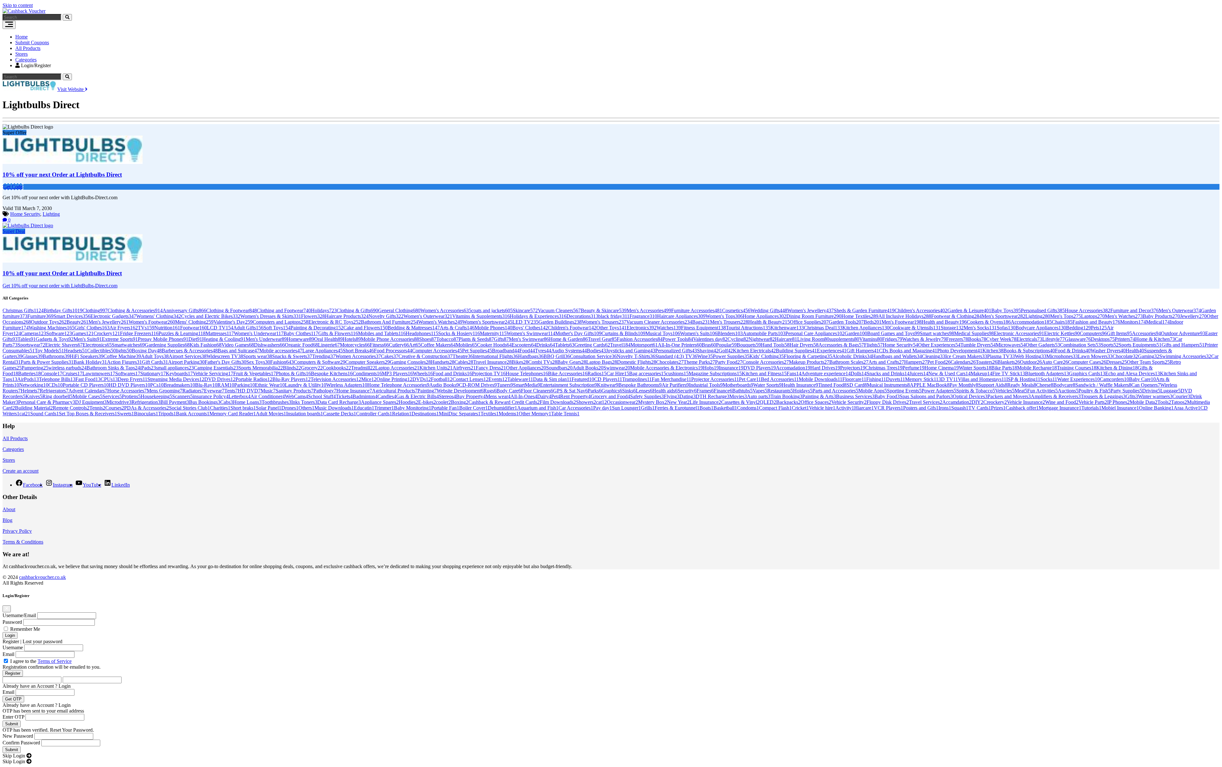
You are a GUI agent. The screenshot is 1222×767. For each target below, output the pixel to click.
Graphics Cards (1087, 373)
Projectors (852, 367)
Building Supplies (796, 350)
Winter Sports (975, 367)
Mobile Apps (872, 390)
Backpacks (788, 402)
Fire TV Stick (1008, 373)
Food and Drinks (452, 373)
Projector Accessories (715, 379)
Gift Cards (155, 362)
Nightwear (761, 339)
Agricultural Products (395, 390)
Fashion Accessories (640, 339)
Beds (872, 322)
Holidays (324, 310)
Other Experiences (939, 345)
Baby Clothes (301, 333)
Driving (1151, 390)
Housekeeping (156, 396)
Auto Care (1055, 362)
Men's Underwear (266, 339)
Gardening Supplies (167, 345)
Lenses (644, 390)
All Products (27, 48)
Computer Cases (1087, 362)
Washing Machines (51, 327)
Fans (794, 373)
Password (12, 622)
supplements (844, 339)
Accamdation (957, 402)
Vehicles (1005, 390)
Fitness (379, 345)
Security (687, 390)
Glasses (32, 356)
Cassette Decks (339, 413)
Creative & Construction (425, 356)
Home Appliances (764, 316)
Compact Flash (775, 408)
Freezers (957, 339)
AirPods (28, 379)
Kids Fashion (205, 345)
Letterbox (239, 396)
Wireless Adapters (346, 385)
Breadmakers (179, 385)
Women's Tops (724, 316)
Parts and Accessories (835, 390)
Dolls (859, 373)
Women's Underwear (259, 333)
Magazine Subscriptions (715, 373)
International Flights (495, 356)
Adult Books (587, 367)
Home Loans (247, 402)
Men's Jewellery (108, 322)
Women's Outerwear (428, 316)
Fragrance (643, 316)
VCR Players (888, 408)
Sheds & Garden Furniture (864, 310)
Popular (726, 345)
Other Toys (611, 327)
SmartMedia (526, 385)
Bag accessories (647, 373)
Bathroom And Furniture (389, 322)
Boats (706, 408)
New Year (678, 402)
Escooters (524, 345)
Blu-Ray (206, 385)
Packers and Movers (1009, 396)
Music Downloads (334, 408)
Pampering (35, 367)
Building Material (34, 408)
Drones (289, 408)
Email (8, 654)
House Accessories (1087, 310)
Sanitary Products (294, 390)
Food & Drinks (1073, 350)
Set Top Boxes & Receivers (88, 413)
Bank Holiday (90, 362)
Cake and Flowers (365, 327)
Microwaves (1011, 345)
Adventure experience (826, 373)
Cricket (800, 408)
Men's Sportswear (1003, 316)
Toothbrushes (276, 402)
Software (59, 333)
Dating (687, 396)
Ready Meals (1021, 385)
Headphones (422, 333)
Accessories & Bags (841, 345)
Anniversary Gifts (184, 310)
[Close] (7, 608)
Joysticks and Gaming (630, 350)
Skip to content (18, 5)
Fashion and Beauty (1096, 322)
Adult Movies (271, 413)
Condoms (748, 408)
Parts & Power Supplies (47, 362)
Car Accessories (575, 408)
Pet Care (750, 379)
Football (442, 379)
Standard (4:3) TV (676, 356)
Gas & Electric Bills (417, 396)
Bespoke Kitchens (332, 373)
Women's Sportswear (487, 322)
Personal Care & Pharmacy (46, 402)
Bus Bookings (204, 402)
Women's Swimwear (531, 333)
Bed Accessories (780, 379)
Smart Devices (71, 316)
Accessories (1146, 333)
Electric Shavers (64, 345)
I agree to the (41, 661)
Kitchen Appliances (865, 327)
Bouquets (749, 345)
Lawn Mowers (1095, 356)
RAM (225, 385)
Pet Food (939, 362)
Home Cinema (941, 367)
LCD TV (220, 327)
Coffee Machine (122, 356)
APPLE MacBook (930, 385)
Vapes (760, 390)
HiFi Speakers (86, 356)
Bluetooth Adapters (1047, 373)
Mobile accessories (280, 350)
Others (306, 408)
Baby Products (1161, 316)
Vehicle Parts (1092, 402)
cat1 (601, 402)
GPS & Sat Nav (570, 390)
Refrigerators (54, 390)
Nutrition (167, 327)
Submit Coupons (32, 42)
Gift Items (1119, 333)
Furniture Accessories (696, 310)
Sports (1110, 345)
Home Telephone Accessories (398, 385)
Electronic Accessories (1019, 333)
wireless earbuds (67, 367)
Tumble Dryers (978, 345)
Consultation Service (593, 356)
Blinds (292, 367)
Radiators (193, 390)
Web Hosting (1030, 356)
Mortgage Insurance (1060, 408)
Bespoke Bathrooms (640, 385)
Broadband (505, 350)
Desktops (1103, 339)
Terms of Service (55, 661)
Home (21, 36)
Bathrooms (56, 356)
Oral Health (328, 339)
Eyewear (214, 390)
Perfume (913, 367)
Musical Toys (662, 333)
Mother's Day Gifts (578, 333)
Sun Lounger (626, 408)
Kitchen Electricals (754, 350)
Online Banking (1156, 408)
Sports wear (257, 356)
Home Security (25, 214)
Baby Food (887, 396)
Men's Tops (1065, 316)
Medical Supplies (974, 333)
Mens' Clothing (194, 322)
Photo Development (959, 350)
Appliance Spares (380, 402)
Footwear (193, 327)
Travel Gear (602, 339)
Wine (705, 356)
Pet (555, 396)
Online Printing (394, 379)
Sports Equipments (1140, 345)
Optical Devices (970, 396)
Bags (701, 322)
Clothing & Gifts (357, 310)
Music (268, 390)
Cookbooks (337, 367)
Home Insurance (354, 390)
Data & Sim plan (552, 379)
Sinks (629, 390)
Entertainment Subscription (568, 385)
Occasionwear (622, 402)
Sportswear (31, 345)
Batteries (29, 373)
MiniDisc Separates (460, 413)
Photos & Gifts (293, 373)
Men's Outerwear (1180, 310)
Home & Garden (568, 339)
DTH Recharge (712, 396)
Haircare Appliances (681, 316)
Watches (669, 327)
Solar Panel (268, 408)
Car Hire (618, 373)
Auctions (1068, 390)
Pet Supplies (477, 350)
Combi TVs (542, 362)
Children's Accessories (921, 310)
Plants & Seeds (476, 339)
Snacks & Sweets (292, 356)
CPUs (109, 379)
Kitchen (992, 350)
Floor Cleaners (537, 390)
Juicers (918, 373)
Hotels (352, 339)
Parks (594, 390)
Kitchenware (787, 327)
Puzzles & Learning (182, 333)
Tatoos (1179, 402)
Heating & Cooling (224, 339)
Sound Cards (44, 413)
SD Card (856, 385)
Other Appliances (526, 367)
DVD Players (759, 367)
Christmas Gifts (23, 310)
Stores (21, 54)
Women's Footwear (152, 322)
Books (977, 339)
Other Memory (535, 413)
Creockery (995, 402)
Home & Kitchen (1155, 339)
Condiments (367, 373)
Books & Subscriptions (1029, 350)
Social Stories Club (189, 408)
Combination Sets (1080, 345)
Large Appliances (322, 350)
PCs (157, 385)
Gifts (501, 339)
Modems (509, 413)
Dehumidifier (502, 408)
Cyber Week (1001, 339)
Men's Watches (1124, 316)
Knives (33, 396)
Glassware (1078, 339)
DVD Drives (219, 379)
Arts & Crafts (457, 327)
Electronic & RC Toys (334, 322)
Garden (856, 333)
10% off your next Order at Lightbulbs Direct (62, 174)
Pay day (602, 408)
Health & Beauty (769, 322)
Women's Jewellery (810, 310)
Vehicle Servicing (213, 373)
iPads (148, 367)
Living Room (813, 339)
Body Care (508, 390)
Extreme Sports (120, 339)
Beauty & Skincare (604, 310)
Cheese (1044, 385)
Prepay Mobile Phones (163, 339)
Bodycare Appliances (1040, 327)
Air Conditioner (267, 396)
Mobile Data (1143, 402)
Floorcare (854, 379)
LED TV (525, 322)
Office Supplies (809, 322)
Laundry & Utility (305, 385)
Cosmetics (736, 310)
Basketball (725, 408)
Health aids (665, 390)
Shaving (708, 350)
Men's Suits (88, 339)
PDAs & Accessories (146, 408)
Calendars (963, 362)
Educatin (364, 408)
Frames (705, 390)
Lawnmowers (98, 373)
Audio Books (444, 385)
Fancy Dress (491, 367)
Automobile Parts (764, 333)
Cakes (389, 356)
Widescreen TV (225, 356)
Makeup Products (809, 362)
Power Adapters (939, 390)
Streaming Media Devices (175, 379)
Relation (401, 413)
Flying (671, 396)
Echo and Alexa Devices (1132, 373)
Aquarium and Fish (537, 408)
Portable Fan (445, 408)
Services (112, 396)
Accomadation (793, 367)
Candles (386, 396)
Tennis (97, 408)
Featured (583, 379)
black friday (613, 316)
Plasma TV (1001, 356)
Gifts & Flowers (338, 333)
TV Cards (979, 408)
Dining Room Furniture (813, 316)
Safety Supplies (647, 396)
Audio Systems (569, 350)
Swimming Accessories (1185, 356)
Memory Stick (921, 379)
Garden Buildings (560, 322)
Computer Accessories (437, 350)
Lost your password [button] (42, 641)
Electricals (1029, 339)
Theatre (463, 356)
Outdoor (1031, 362)
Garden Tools (846, 322)
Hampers (915, 362)
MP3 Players (397, 373)
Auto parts (758, 396)
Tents (231, 390)
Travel (620, 345)
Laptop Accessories (397, 367)
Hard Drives (825, 367)
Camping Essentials (216, 367)
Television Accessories (336, 379)
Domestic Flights (636, 362)
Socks (1048, 379)
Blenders (730, 333)
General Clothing (399, 310)
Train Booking (786, 396)
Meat (1021, 390)
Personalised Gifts (1043, 310)
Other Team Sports (1148, 362)
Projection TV (489, 373)
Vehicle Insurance (1026, 402)
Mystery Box (652, 402)
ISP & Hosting (1023, 379)
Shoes (427, 339)
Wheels (423, 373)
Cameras (33, 333)
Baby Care (1142, 379)
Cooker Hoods (494, 345)
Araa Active (1187, 408)
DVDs (421, 379)
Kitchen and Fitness (764, 373)
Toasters (986, 362)
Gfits (1132, 396)
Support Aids (992, 385)
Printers (1125, 339)
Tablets (564, 345)
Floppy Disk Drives (888, 402)
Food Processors (393, 350)
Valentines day (710, 339)
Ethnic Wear (270, 385)
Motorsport (644, 345)
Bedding (1078, 327)
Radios (597, 373)
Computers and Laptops (280, 322)
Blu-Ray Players (291, 379)
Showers (586, 402)
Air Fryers (123, 327)
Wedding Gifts (768, 310)
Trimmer (384, 408)
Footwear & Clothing (956, 316)
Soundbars (559, 367)
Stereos (447, 396)
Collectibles (101, 350)
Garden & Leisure (969, 310)
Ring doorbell (57, 396)
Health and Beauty (944, 322)
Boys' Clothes (530, 327)
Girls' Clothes (91, 327)
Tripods (167, 413)
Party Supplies (1126, 390)
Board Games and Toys (893, 333)
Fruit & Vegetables (254, 373)
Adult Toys (155, 356)
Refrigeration (145, 402)
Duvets (895, 379)
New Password (18, 736)
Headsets (75, 350)
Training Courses (1076, 367)
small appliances (175, 367)
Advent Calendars (87, 390)
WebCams (296, 396)
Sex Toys (258, 362)
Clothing (95, 310)
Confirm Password (21, 742)
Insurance (731, 367)
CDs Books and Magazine (908, 350)
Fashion (282, 362)
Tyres (543, 350)
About (9, 509)
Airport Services (188, 356)
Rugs (489, 390)
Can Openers (1145, 385)
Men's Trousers (729, 322)
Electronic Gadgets (113, 316)
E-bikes (427, 402)
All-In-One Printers (680, 345)
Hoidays (802, 390)
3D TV (948, 379)
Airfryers (464, 367)
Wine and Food (1061, 402)
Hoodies (408, 402)
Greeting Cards (592, 345)
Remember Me (25, 629)
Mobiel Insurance (1120, 408)
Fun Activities (1042, 390)
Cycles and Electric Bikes (210, 316)
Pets (1099, 327)
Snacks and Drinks (888, 373)
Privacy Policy (17, 531)
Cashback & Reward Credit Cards (504, 402)
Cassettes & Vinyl (740, 402)
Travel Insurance (492, 362)
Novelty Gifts (386, 316)
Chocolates (670, 362)
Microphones (1062, 356)
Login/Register (35, 65)
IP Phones (1118, 402)
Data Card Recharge (339, 402)
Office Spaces (816, 402)
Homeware (300, 339)
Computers (1093, 333)
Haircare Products (347, 316)
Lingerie (329, 345)
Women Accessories (358, 356)
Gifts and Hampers (1183, 345)
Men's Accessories (649, 310)
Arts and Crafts (886, 362)
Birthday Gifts (63, 310)
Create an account (21, 471)
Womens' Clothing (158, 316)
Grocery (312, 367)
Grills (648, 408)
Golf (726, 350)
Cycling (737, 339)
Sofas (1006, 327)
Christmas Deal (823, 327)
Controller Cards (374, 413)
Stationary (153, 373)
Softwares (127, 373)
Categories (26, 59)
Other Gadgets (1043, 345)
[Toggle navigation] (9, 25)
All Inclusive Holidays (904, 316)
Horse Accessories (127, 390)
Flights (873, 345)
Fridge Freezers (139, 333)
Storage (952, 327)
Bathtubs (742, 390)
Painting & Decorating (317, 327)
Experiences (831, 350)
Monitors (1133, 322)
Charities (220, 408)
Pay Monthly (964, 385)
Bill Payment (174, 402)
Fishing (876, 379)
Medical (1158, 322)
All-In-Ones (523, 396)
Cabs (226, 402)
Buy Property (471, 396)
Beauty (77, 322)
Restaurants (780, 390)
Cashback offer (1022, 408)
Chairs (1062, 322)
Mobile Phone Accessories (390, 339)
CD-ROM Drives (478, 385)
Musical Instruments (888, 385)
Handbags (531, 356)
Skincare (525, 310)
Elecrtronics (97, 345)
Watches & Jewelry (924, 339)
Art (415, 345)
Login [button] (65, 686)
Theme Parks (699, 362)
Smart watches (937, 333)
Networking (33, 385)
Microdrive (119, 402)
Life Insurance (705, 402)
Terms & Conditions (23, 542)
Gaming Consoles (410, 362)
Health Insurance (800, 385)
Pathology (324, 390)
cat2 (24, 413)
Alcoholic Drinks (852, 356)
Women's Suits (698, 333)
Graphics (611, 390)
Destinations (425, 413)
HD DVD (249, 390)
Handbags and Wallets (897, 356)
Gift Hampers (862, 350)
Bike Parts (1004, 367)
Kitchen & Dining (1117, 367)
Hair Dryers (804, 345)
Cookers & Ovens (989, 322)
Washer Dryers (1108, 350)
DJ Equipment (91, 402)
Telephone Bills (57, 379)
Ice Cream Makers (966, 356)
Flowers (313, 316)
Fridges (892, 339)
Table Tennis (565, 413)
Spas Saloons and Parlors (926, 396)
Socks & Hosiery (459, 333)
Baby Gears (571, 362)
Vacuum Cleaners (559, 310)
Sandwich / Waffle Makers (1103, 385)
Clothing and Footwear (284, 310)
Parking (244, 385)
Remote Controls (71, 408)
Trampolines (637, 379)
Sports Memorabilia (260, 367)
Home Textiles (859, 316)
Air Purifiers (675, 385)
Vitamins (870, 339)
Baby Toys (1006, 310)
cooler (443, 402)
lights (124, 350)
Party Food (728, 362)
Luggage (1170, 390)
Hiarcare (864, 408)
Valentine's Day (233, 322)
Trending (323, 356)
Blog (7, 520)
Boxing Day (147, 350)
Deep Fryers (132, 379)
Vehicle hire (822, 408)
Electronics (642, 327)
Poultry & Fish (1094, 390)
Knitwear (607, 385)
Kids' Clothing (766, 356)
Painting (427, 390)
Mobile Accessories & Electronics (666, 367)
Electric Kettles (1062, 333)
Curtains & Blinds (623, 333)
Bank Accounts (192, 413)
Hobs (711, 367)
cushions (677, 373)
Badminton (365, 396)
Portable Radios (253, 379)
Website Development (460, 390)
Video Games (237, 345)
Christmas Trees (883, 367)
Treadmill (363, 367)
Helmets (30, 390)
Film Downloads (558, 402)
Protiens (131, 396)
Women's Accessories (445, 310)
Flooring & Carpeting (808, 356)
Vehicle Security (849, 402)
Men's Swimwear (529, 339)
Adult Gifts (248, 327)
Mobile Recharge (1037, 367)
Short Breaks (358, 350)
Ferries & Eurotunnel (677, 408)
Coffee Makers (438, 345)
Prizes (998, 408)
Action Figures (124, 362)
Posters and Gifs (920, 408)
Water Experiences (1078, 379)
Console (51, 373)
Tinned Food (832, 385)
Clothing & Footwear (231, 310)
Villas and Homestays (982, 379)
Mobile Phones (493, 327)
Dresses (1116, 362)
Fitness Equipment (703, 327)
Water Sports (767, 385)
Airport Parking (186, 362)
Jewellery (1193, 316)
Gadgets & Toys (55, 339)
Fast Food (88, 379)
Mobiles (466, 345)
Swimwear (616, 367)
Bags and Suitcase (238, 350)
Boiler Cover (473, 408)
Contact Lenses (470, 379)
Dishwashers (269, 345)
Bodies (596, 350)
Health (1135, 350)
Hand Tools (775, 345)
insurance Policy (210, 396)
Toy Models (49, 350)
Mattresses (220, 333)
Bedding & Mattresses (414, 327)
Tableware (520, 379)
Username (13, 647)
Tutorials (1091, 408)
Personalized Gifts (676, 350)
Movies (738, 396)
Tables (27, 339)
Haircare (786, 339)
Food (527, 350)
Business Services (855, 396)
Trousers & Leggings (1103, 396)
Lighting (51, 214)
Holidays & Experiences (538, 316)
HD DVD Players (129, 385)
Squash (959, 408)
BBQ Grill (557, 356)
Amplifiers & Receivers (1056, 396)
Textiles (490, 413)
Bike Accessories (567, 373)
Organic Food (301, 345)
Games (83, 333)
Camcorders (1114, 379)
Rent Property (575, 396)
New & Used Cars (949, 373)
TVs (146, 327)
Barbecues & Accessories (190, 350)
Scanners (182, 396)
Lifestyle (1053, 339)
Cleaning (933, 356)
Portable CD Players (86, 385)
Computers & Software (319, 362)
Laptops (1093, 316)
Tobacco (447, 339)
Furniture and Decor (1134, 310)
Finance (723, 390)
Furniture (40, 316)
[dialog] (611, 679)
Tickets (344, 396)
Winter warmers (1155, 396)
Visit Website (71, 89)
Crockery (107, 333)
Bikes (520, 362)
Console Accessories (765, 362)
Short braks (243, 408)
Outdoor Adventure (1183, 333)
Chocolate (1125, 356)
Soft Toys (277, 327)
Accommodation (1031, 322)
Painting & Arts (819, 396)
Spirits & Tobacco (975, 390)
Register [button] (11, 641)
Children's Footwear (572, 327)
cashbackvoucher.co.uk (42, 577)
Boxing (459, 402)
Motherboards (738, 385)
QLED (768, 402)
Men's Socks (980, 327)
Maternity (493, 333)
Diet (195, 339)
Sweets (125, 413)
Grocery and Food (610, 396)
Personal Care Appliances (815, 333)
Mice (368, 379)
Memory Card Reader (232, 413)
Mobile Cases (87, 396)
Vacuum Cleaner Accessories (659, 322)
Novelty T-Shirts (636, 356)
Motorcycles (355, 345)
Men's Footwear (901, 322)
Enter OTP (13, 717)
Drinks (545, 345)
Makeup (981, 373)
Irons (944, 408)
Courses (114, 408)
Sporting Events (904, 390)
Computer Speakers (367, 362)
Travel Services (925, 402)
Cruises (72, 373)
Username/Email (19, 615)
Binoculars (146, 413)
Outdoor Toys (49, 322)
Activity (844, 408)
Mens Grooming (164, 390)
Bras (709, 345)
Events (497, 379)
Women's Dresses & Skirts (270, 316)
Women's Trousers (604, 322)
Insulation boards (304, 413)
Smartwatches (128, 345)
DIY (977, 402)
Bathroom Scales (848, 362)
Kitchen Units (436, 367)
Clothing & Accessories (135, 310)
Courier (1181, 396)
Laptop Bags (601, 362)
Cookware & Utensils (915, 327)
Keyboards (179, 373)
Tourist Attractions (748, 327)
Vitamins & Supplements (481, 316)
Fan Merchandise (671, 379)
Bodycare (1064, 385)
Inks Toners (304, 402)
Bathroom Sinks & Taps (113, 367)
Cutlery (399, 345)
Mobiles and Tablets (382, 333)
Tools (1164, 402)
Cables (463, 362)
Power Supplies (731, 356)
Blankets (1008, 362)
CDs (55, 385)
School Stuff (322, 396)
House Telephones (527, 373)
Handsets (442, 362)
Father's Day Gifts (225, 362)
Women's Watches (440, 322)
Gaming (1148, 356)
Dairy (544, 396)
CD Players (608, 379)
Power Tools (678, 339)
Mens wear (498, 396)
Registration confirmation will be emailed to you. (52, 667)
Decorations (582, 316)
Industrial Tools (706, 385)
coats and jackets (492, 310)
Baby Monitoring (412, 408)
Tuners (505, 385)
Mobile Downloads (820, 379)
